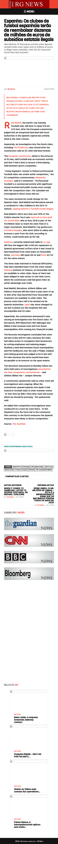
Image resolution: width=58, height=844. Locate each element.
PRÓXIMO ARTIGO (45, 485)
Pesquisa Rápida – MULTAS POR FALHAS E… (27, 755)
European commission (19, 156)
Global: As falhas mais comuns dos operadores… (27, 790)
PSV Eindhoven (20, 147)
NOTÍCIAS (49, 467)
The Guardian (18, 423)
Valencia (8, 242)
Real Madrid (12, 97)
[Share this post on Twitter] (37, 477)
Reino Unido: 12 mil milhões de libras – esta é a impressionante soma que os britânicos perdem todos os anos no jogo (43, 495)
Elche (43, 255)
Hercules (15, 255)
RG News (11, 89)
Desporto (17, 467)
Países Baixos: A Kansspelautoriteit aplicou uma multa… (27, 824)
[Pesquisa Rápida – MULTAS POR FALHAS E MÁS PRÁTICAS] (28, 726)
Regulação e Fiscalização (16, 470)
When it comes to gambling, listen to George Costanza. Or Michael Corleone (16, 491)
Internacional (37, 467)
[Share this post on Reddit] (51, 477)
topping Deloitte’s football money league (33, 208)
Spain (27, 304)
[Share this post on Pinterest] (47, 477)
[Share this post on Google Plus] (42, 477)
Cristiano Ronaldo (13, 230)
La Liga (46, 242)
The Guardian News (43, 470)
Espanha (26, 467)
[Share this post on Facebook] (32, 477)
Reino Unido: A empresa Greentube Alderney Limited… (26, 720)
